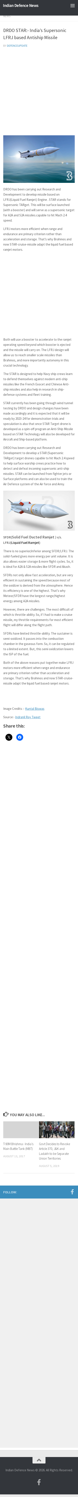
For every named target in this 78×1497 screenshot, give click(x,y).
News (7, 16)
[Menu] (72, 5)
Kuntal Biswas (34, 709)
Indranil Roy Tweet (28, 717)
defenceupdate (17, 46)
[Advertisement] (39, 92)
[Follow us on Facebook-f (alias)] (72, 1191)
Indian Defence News (21, 5)
